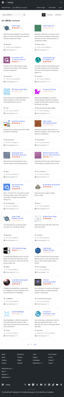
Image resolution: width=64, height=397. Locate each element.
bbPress (5, 374)
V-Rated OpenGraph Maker (49, 281)
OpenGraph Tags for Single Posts (49, 58)
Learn (34, 354)
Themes (19, 357)
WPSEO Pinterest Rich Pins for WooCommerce (51, 154)
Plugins (19, 360)
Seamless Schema (18, 121)
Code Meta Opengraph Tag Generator (20, 281)
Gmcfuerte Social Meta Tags (49, 312)
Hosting (4, 360)
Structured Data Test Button (17, 185)
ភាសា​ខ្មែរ (8, 385)
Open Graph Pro (48, 26)
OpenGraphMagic (18, 312)
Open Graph (16, 26)
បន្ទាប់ (35, 344)
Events (50, 357)
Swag (51, 363)
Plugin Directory (6, 7)
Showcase (20, 354)
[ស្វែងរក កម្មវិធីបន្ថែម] (24, 14)
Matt (4, 371)
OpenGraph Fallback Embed (48, 249)
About (3, 354)
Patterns (19, 363)
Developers (36, 360)
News (3, 357)
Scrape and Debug (49, 89)
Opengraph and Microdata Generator (19, 154)
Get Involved (52, 354)
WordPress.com (7, 368)
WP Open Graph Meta (19, 89)
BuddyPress (6, 377)
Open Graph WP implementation (50, 122)
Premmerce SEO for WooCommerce (18, 58)
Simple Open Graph (50, 216)
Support (35, 357)
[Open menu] (61, 2)
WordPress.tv (38, 363)
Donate (51, 360)
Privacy (4, 363)
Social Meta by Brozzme (51, 185)
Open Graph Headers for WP (17, 217)
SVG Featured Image (19, 248)
